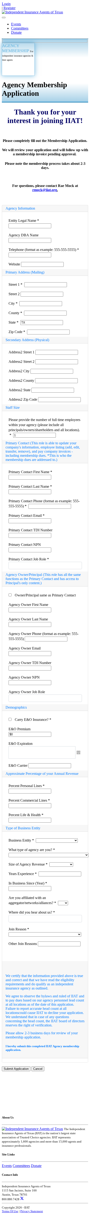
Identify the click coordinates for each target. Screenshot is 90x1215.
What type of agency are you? (32, 850)
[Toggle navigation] (4, 17)
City (13, 303)
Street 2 (15, 294)
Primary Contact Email (27, 515)
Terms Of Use (10, 1211)
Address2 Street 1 (22, 352)
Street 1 (15, 284)
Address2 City (19, 371)
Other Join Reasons (23, 944)
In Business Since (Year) (28, 883)
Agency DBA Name (24, 235)
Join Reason (19, 929)
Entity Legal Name (24, 221)
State (13, 322)
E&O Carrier (18, 765)
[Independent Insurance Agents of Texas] (32, 12)
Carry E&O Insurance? (33, 720)
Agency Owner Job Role (27, 692)
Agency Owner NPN (24, 677)
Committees (19, 28)
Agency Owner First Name (28, 605)
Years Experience (23, 874)
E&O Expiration (21, 744)
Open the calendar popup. (78, 752)
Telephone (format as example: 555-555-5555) (44, 250)
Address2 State (20, 390)
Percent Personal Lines (27, 786)
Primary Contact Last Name (30, 486)
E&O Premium (19, 729)
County (15, 313)
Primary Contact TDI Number (30, 530)
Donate (16, 32)
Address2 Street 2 (22, 362)
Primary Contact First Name (30, 472)
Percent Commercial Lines (29, 800)
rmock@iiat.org (44, 190)
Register (9, 8)
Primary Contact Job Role (29, 559)
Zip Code (17, 332)
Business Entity (21, 840)
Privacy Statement (31, 1211)
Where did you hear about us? (32, 912)
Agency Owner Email (25, 648)
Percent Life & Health (26, 815)
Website (15, 264)
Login (6, 4)
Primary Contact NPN (25, 545)
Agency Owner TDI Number (30, 663)
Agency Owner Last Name (28, 619)
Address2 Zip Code (23, 399)
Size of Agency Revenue (28, 864)
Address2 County (22, 380)
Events (16, 24)
